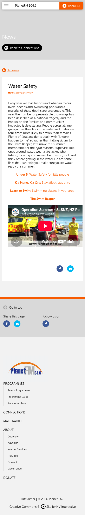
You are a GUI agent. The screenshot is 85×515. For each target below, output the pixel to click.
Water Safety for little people (42, 174)
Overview (13, 436)
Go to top (15, 307)
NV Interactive (66, 507)
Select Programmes (19, 390)
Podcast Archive (17, 403)
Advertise (13, 442)
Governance (15, 468)
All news (13, 70)
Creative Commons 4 (24, 507)
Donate (9, 478)
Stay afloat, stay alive (42, 182)
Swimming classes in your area (42, 191)
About (8, 430)
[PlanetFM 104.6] (48, 10)
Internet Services (17, 449)
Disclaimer (28, 499)
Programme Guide (18, 396)
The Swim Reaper (42, 199)
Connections (14, 412)
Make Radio (12, 421)
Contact (12, 462)
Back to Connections (24, 48)
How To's (13, 455)
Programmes (13, 384)
